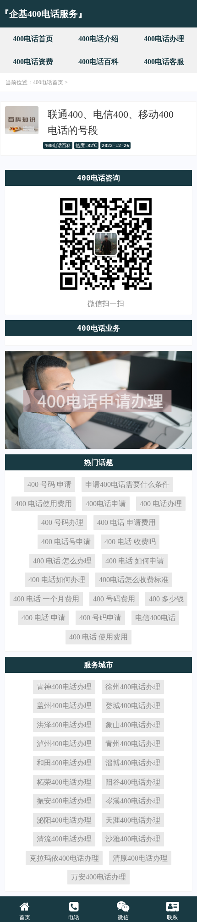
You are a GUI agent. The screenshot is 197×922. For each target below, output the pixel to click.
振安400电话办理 (64, 801)
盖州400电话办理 (64, 705)
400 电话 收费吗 (130, 542)
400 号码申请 (100, 618)
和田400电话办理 (64, 763)
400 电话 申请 (44, 618)
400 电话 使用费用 (98, 637)
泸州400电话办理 (64, 743)
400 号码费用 (114, 599)
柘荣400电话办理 (64, 782)
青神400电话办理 (64, 687)
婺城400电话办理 (132, 705)
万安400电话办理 (98, 877)
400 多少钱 (166, 599)
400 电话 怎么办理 (62, 561)
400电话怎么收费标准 (134, 580)
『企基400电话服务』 (43, 14)
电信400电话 (155, 618)
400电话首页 (33, 39)
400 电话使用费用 (43, 503)
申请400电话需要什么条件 (127, 484)
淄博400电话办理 (132, 763)
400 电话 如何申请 (134, 561)
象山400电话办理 (132, 725)
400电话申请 (106, 503)
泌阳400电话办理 (64, 820)
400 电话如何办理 (56, 580)
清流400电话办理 (64, 839)
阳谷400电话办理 (132, 782)
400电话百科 (98, 61)
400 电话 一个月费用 (46, 599)
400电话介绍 (98, 39)
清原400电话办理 (140, 858)
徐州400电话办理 (132, 687)
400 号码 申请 (49, 484)
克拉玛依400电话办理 (64, 858)
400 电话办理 (161, 503)
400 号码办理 (62, 522)
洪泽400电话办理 (64, 725)
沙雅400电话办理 (132, 839)
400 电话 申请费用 (126, 522)
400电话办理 (164, 39)
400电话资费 (33, 61)
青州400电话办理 (132, 743)
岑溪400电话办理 (132, 801)
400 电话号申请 (66, 542)
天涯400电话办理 (132, 820)
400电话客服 (164, 61)
